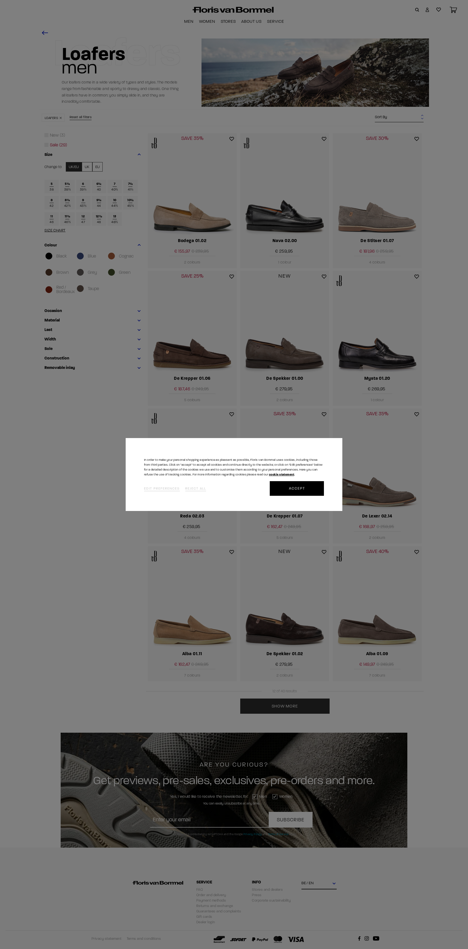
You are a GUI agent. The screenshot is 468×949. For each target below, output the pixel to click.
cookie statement (281, 474)
